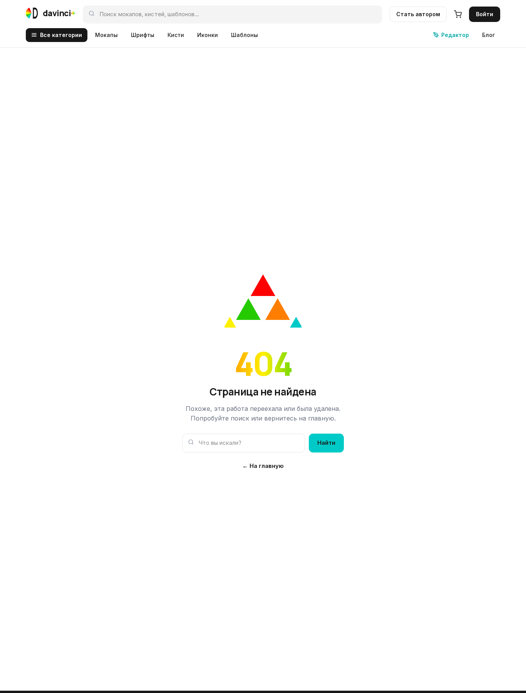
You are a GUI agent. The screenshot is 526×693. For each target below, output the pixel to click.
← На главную (263, 465)
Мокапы (106, 35)
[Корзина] (458, 14)
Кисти (176, 35)
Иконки (207, 35)
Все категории (61, 35)
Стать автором (418, 14)
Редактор (455, 35)
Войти (484, 14)
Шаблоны (244, 35)
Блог (488, 35)
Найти (326, 442)
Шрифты (142, 35)
